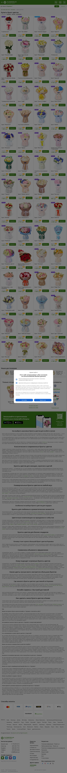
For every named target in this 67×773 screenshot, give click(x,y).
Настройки (24, 400)
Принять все (43, 400)
